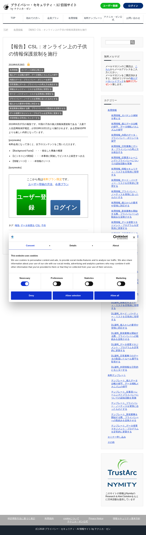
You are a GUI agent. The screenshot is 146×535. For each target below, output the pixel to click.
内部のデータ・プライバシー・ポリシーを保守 (31, 80)
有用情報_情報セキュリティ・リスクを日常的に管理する (125, 172)
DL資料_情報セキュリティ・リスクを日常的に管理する (125, 305)
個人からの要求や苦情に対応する (25, 104)
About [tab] (116, 245)
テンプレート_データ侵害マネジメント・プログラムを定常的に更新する (125, 428)
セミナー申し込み (117, 437)
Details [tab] (73, 245)
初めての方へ (33, 18)
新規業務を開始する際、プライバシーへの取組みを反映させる (38, 108)
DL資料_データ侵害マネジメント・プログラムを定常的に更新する (125, 347)
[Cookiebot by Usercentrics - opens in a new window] (115, 237)
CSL (38, 225)
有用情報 (73, 18)
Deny (31, 295)
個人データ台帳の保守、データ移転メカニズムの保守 (34, 75)
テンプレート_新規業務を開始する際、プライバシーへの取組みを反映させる (125, 417)
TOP (13, 18)
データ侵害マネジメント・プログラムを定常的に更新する (36, 113)
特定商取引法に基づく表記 (21, 518)
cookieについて (71, 518)
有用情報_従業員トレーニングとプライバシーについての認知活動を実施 (125, 160)
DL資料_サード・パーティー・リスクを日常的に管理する (125, 316)
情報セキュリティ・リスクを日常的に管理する (31, 89)
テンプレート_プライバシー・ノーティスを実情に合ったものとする (125, 406)
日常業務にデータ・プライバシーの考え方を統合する (34, 84)
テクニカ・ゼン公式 (113, 18)
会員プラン (53, 18)
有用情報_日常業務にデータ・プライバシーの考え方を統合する (125, 149)
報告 (17, 225)
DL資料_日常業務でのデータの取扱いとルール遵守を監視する (125, 359)
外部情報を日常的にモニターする (25, 118)
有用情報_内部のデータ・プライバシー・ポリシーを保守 (125, 138)
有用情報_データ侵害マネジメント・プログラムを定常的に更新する (125, 225)
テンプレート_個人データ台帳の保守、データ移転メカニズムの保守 (125, 383)
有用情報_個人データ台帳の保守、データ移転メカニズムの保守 (125, 127)
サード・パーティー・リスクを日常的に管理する (32, 94)
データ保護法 (27, 225)
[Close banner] (134, 237)
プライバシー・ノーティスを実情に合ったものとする (34, 99)
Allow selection (73, 295)
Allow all (114, 295)
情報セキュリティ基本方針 (126, 518)
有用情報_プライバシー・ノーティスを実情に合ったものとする (125, 194)
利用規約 (49, 518)
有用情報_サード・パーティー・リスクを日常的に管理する (125, 183)
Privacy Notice (96, 518)
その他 (111, 442)
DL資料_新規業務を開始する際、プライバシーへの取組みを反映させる (125, 336)
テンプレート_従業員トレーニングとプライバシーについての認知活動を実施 (125, 395)
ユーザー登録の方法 (40, 184)
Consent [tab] (30, 245)
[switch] (57, 283)
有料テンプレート (93, 18)
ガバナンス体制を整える (32, 70)
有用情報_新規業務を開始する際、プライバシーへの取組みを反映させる (125, 214)
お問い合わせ (133, 18)
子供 (43, 225)
